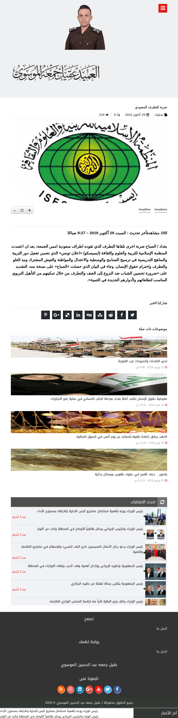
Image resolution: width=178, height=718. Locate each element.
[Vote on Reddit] (110, 315)
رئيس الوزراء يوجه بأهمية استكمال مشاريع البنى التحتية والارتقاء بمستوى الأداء (49, 711)
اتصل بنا (162, 629)
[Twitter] (108, 689)
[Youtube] (98, 689)
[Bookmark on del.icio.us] (67, 315)
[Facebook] (117, 689)
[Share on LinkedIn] (78, 315)
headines (161, 209)
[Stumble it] (100, 315)
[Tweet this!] (132, 315)
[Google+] (89, 689)
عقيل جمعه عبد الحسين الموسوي (78, 703)
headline (144, 209)
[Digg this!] (89, 315)
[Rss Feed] (61, 689)
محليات (159, 115)
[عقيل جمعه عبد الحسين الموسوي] (84, 26)
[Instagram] (70, 689)
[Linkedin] (80, 689)
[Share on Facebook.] (121, 315)
